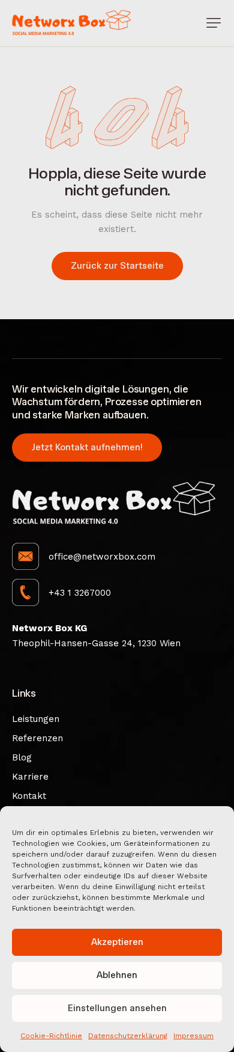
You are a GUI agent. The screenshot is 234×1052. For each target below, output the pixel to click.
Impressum (193, 1036)
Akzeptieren (117, 942)
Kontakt (29, 796)
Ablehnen (117, 975)
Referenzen (37, 738)
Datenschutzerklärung (127, 1036)
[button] (213, 22)
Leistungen (35, 719)
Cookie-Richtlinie (51, 1036)
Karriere (30, 776)
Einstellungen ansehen (117, 1008)
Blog (22, 757)
